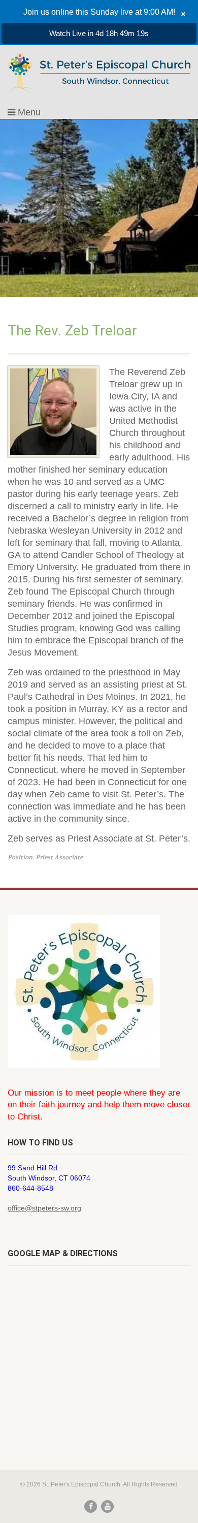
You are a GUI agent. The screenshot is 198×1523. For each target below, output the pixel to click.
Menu (28, 112)
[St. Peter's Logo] (99, 72)
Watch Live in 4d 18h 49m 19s (99, 33)
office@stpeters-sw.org (44, 1208)
